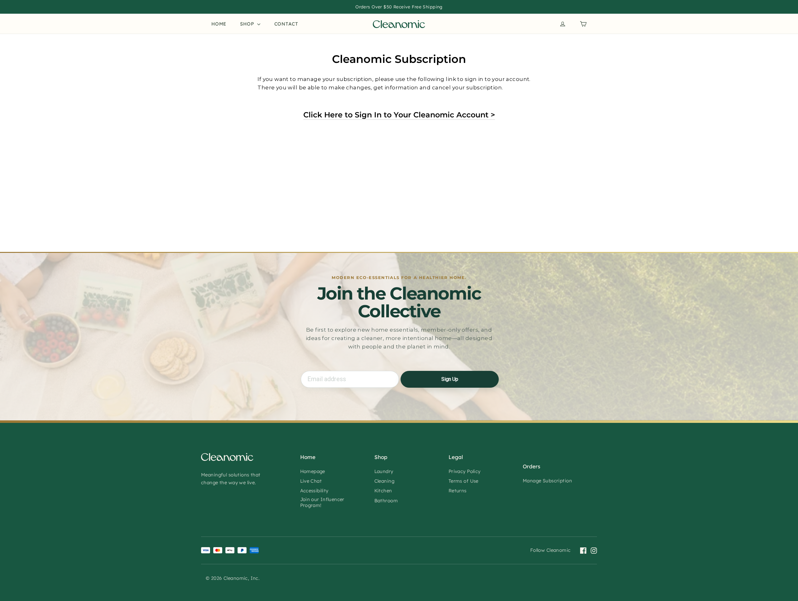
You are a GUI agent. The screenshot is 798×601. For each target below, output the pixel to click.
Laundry (383, 471)
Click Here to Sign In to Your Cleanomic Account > (399, 114)
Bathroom (386, 501)
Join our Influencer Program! (322, 502)
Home (218, 24)
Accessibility (314, 491)
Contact (286, 24)
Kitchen (383, 491)
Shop (248, 24)
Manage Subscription (547, 481)
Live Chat (311, 481)
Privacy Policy (465, 471)
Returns (458, 491)
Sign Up (449, 379)
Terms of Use (463, 481)
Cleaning (384, 481)
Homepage (312, 471)
